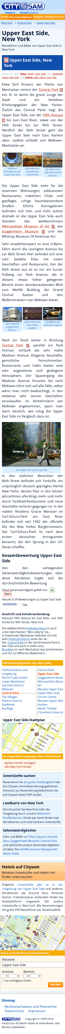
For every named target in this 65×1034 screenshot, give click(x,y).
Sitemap (8, 1000)
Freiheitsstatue (36, 628)
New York (6, 22)
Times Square (37, 837)
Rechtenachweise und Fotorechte (31, 1006)
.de (10, 12)
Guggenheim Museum (20, 231)
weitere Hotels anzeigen (20, 763)
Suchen (55, 984)
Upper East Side (33, 73)
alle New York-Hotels (18, 767)
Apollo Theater (47, 708)
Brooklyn (8, 649)
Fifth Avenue (53, 114)
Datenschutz (14, 1011)
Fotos (61, 16)
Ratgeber (39, 16)
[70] (32, 734)
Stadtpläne (51, 16)
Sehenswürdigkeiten (21, 17)
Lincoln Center (47, 697)
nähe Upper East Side (41, 77)
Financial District (19, 639)
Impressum (37, 1011)
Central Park (48, 89)
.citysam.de (29, 12)
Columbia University (51, 712)
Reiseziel (8, 959)
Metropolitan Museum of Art (25, 226)
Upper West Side (49, 693)
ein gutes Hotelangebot (39, 782)
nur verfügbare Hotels (18, 980)
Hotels (4, 16)
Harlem (42, 704)
